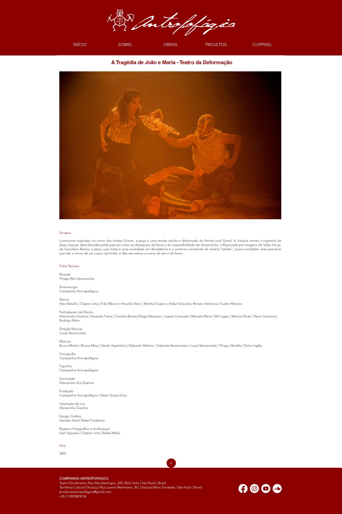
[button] (125, 45)
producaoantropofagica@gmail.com (85, 492)
